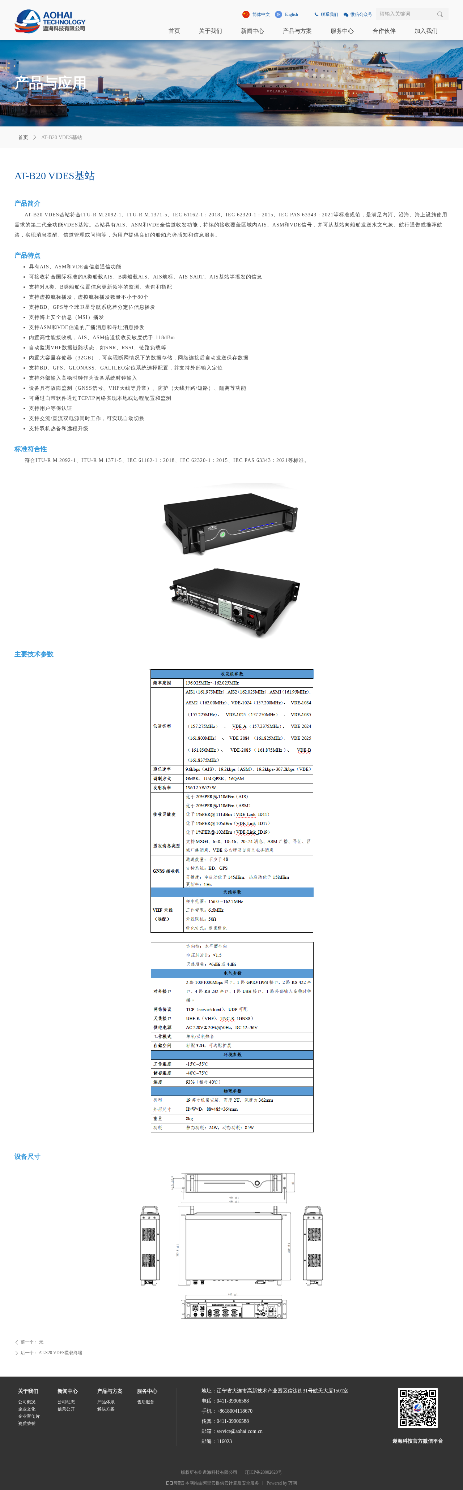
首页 (23, 137)
